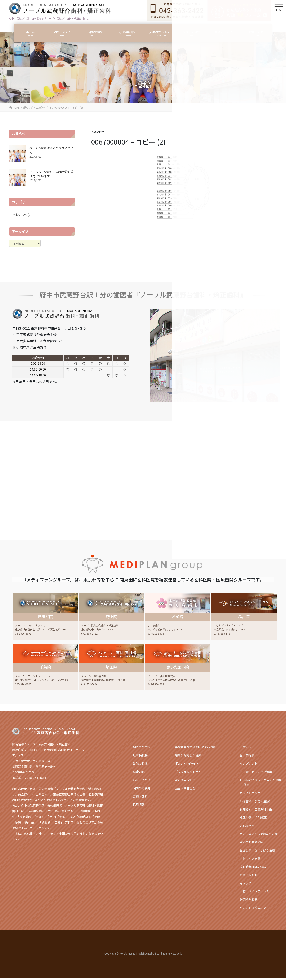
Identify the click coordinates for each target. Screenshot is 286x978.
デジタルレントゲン (188, 772)
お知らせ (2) (23, 215)
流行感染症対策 (185, 780)
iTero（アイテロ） (187, 763)
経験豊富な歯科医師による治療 (195, 747)
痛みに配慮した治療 (188, 755)
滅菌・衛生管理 (185, 788)
